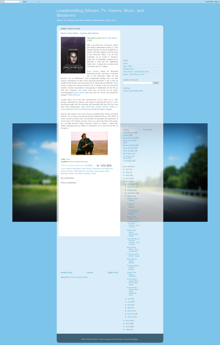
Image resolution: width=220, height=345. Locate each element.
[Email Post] (97, 165)
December (132, 184)
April (129, 308)
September (132, 193)
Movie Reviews (128, 138)
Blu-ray (73, 162)
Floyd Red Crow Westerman (102, 168)
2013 (128, 181)
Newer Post (66, 272)
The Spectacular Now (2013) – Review (133, 212)
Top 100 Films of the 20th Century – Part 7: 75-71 (133, 224)
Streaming (84, 162)
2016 (128, 172)
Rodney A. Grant (90, 173)
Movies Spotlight (129, 145)
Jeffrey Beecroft (74, 95)
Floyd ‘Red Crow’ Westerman (80, 109)
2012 (128, 320)
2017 (128, 169)
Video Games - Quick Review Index (136, 72)
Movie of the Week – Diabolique (131, 274)
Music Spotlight (128, 151)
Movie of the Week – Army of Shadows (132, 249)
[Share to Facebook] (108, 165)
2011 (128, 323)
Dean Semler (79, 93)
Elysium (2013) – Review (133, 199)
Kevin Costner (93, 71)
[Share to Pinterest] (110, 165)
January (131, 317)
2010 (128, 327)
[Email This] (102, 165)
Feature (126, 135)
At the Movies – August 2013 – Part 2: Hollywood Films (133, 291)
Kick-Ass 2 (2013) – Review (131, 205)
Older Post (113, 272)
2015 (128, 175)
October (131, 190)
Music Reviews (128, 148)
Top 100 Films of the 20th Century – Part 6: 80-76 (133, 241)
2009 (128, 329)
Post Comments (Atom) (79, 277)
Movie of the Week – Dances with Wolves (80, 33)
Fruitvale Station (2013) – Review (133, 267)
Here (68, 159)
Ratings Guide (128, 69)
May (129, 305)
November (132, 187)
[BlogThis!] (104, 165)
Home (90, 272)
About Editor (127, 66)
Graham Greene (102, 107)
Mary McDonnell (87, 107)
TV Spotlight (127, 161)
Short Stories (128, 153)
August (130, 196)
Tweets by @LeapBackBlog (133, 91)
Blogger (135, 339)
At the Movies (128, 133)
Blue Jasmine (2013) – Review (132, 260)
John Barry (82, 90)
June (130, 302)
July (129, 299)
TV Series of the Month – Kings (133, 255)
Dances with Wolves (109, 38)
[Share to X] (106, 165)
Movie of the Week (76, 173)
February (131, 314)
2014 (128, 178)
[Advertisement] (89, 253)
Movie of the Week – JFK (132, 218)
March (130, 311)
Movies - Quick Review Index (133, 74)
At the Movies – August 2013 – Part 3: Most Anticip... (133, 282)
